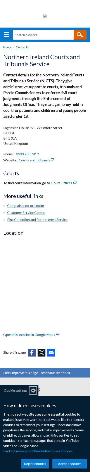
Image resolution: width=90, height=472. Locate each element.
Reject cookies (35, 464)
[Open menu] (6, 35)
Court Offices (63, 183)
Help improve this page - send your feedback (36, 373)
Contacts (22, 47)
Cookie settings (16, 390)
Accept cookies (69, 464)
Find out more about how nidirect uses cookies (38, 451)
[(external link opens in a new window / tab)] (32, 353)
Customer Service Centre (26, 212)
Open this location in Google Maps (31, 334)
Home (7, 47)
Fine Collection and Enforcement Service (37, 219)
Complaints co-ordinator (25, 205)
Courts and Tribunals (36, 160)
